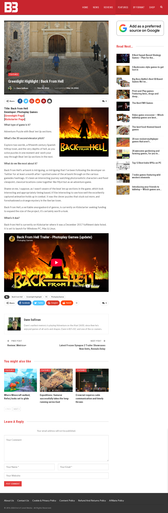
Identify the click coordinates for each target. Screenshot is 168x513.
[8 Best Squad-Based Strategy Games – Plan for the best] (123, 58)
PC (46, 297)
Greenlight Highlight (34, 297)
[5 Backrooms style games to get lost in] (123, 70)
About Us (9, 500)
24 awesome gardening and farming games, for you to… (145, 152)
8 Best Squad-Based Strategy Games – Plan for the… (146, 56)
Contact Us (23, 500)
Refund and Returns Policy (92, 500)
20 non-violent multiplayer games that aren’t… (145, 140)
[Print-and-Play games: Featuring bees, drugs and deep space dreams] (123, 94)
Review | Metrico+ (16, 345)
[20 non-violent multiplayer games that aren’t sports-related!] (123, 142)
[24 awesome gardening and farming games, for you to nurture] (123, 154)
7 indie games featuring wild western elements (146, 176)
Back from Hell (17, 297)
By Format (139, 7)
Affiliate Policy (116, 500)
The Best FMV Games (142, 103)
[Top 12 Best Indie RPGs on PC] (123, 166)
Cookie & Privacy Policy (44, 500)
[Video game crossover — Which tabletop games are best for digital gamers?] (123, 118)
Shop (152, 7)
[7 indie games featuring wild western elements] (123, 178)
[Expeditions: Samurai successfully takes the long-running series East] (56, 380)
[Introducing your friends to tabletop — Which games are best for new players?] (123, 190)
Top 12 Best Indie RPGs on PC (146, 163)
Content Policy (67, 500)
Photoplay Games (57, 297)
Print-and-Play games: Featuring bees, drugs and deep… (145, 94)
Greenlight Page (14, 115)
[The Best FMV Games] (123, 106)
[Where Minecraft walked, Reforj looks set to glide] (20, 380)
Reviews (108, 7)
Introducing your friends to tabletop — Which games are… (146, 188)
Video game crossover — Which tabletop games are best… (148, 116)
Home (85, 7)
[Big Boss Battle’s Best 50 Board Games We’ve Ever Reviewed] (123, 82)
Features (123, 7)
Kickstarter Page (14, 119)
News (96, 7)
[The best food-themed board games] (123, 130)
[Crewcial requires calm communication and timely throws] (92, 380)
